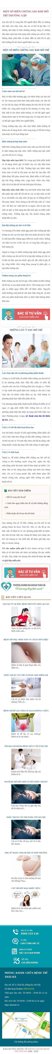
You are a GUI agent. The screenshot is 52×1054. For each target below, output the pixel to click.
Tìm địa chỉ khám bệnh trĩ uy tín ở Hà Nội (26, 746)
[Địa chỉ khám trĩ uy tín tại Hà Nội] (26, 769)
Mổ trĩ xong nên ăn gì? (16, 497)
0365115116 (29, 989)
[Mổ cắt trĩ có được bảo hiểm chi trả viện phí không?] (26, 696)
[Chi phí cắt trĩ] (26, 905)
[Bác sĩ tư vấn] (26, 314)
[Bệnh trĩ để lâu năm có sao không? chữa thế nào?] (26, 731)
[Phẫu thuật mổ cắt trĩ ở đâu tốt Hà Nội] (26, 838)
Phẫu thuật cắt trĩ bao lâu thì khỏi (20, 513)
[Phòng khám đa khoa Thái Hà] (23, 591)
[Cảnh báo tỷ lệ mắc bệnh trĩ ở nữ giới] (26, 625)
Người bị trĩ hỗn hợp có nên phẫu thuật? (26, 782)
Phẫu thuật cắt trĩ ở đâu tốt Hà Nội (26, 817)
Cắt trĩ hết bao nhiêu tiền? (25, 888)
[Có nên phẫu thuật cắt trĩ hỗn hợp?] (26, 803)
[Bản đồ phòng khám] (26, 961)
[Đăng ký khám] (26, 953)
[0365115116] (26, 932)
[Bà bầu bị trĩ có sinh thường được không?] (26, 875)
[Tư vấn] (26, 941)
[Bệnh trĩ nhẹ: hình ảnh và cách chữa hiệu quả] (26, 662)
